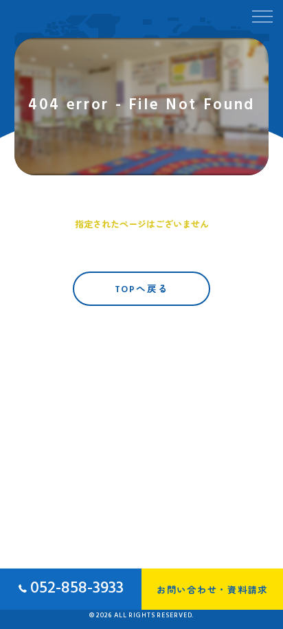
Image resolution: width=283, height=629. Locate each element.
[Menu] (262, 15)
